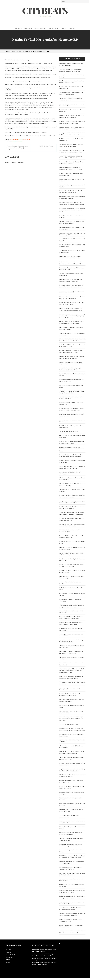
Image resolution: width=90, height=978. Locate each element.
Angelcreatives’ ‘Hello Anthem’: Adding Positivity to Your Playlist (71, 793)
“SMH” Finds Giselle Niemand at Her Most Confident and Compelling (71, 139)
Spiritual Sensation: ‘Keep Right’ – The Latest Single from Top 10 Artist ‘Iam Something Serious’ (72, 897)
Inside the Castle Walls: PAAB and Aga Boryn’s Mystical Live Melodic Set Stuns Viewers (70, 368)
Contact (72, 28)
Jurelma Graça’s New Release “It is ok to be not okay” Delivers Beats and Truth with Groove (72, 467)
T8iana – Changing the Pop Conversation (69, 431)
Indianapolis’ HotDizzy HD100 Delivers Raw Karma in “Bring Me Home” (72, 822)
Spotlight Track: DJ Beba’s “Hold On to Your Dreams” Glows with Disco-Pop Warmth (72, 222)
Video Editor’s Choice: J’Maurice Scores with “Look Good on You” (71, 110)
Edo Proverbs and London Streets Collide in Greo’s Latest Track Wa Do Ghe (71, 328)
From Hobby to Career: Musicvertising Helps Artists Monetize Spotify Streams (71, 577)
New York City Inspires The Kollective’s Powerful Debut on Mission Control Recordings (71, 623)
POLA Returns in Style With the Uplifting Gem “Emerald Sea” (70, 600)
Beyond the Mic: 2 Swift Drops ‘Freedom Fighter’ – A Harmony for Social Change (71, 903)
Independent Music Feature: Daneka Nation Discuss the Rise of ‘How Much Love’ (71, 162)
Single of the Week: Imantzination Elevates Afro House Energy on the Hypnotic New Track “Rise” (71, 263)
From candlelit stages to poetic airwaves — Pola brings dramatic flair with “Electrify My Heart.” (71, 455)
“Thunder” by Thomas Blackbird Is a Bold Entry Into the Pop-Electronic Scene (71, 519)
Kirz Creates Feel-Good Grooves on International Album (71, 386)
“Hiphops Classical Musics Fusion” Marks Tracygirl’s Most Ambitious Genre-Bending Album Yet (71, 322)
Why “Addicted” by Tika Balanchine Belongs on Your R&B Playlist (71, 658)
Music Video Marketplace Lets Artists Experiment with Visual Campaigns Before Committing (72, 234)
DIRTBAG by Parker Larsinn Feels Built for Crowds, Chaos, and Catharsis (71, 174)
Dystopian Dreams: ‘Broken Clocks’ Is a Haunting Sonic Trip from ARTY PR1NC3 (71, 640)
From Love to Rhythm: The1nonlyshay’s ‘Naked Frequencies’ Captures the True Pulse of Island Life (71, 363)
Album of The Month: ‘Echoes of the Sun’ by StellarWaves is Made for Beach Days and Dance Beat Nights (71, 448)
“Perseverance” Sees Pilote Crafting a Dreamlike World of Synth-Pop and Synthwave (71, 145)
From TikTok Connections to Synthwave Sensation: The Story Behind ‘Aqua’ (71, 862)
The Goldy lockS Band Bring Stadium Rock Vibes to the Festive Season (71, 274)
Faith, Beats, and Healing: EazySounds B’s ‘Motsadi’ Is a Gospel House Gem (72, 571)
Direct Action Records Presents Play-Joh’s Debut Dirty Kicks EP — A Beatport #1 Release (71, 677)
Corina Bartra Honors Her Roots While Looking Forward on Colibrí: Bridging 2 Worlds (70, 157)
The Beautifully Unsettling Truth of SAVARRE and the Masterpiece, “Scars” (72, 251)
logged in (13, 162)
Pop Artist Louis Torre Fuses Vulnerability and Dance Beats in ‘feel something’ (71, 787)
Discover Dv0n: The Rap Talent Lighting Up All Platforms (70, 798)
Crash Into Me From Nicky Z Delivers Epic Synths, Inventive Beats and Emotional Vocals (71, 351)
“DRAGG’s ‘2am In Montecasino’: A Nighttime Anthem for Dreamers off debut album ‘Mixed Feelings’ (72, 856)
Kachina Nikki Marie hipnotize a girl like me (20, 139)
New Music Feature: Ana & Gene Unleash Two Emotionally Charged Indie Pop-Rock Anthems (70, 168)
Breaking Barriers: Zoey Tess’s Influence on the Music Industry (72, 827)
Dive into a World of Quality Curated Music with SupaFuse (70, 850)
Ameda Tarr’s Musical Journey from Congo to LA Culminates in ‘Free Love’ (70, 926)
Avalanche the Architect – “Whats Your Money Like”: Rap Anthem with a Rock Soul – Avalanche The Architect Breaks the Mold (71, 670)
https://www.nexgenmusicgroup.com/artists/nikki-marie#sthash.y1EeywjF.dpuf (31, 77)
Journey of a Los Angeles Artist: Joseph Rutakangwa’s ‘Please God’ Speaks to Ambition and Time (72, 932)
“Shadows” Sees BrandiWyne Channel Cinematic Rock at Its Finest (72, 186)
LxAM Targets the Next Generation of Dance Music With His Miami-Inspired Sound (71, 81)
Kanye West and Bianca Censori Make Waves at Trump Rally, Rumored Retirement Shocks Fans (72, 769)
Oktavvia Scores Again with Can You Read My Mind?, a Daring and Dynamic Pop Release (71, 392)
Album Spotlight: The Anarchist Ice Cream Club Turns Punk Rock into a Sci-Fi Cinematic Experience (72, 133)
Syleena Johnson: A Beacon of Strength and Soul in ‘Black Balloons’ (71, 879)
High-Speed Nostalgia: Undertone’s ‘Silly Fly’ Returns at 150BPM (72, 741)
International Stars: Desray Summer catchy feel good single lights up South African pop (72, 297)
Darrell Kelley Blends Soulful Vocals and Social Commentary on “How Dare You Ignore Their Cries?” (71, 203)
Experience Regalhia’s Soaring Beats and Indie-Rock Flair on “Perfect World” (71, 380)
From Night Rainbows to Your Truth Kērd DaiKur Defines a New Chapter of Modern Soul (70, 280)
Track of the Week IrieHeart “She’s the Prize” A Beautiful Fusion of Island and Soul (70, 191)
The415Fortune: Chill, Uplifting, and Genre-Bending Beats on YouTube (71, 426)
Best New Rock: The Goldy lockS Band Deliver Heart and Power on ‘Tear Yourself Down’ (71, 116)
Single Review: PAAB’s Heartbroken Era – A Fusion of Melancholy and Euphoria (71, 700)
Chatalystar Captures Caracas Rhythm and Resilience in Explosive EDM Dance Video (72, 197)
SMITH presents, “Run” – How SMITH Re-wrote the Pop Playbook (71, 885)
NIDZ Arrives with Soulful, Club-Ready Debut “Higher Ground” (72, 542)
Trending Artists (54, 28)
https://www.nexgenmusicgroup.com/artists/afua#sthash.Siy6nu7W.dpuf (29, 132)
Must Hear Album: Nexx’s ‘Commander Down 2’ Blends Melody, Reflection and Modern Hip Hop (72, 122)
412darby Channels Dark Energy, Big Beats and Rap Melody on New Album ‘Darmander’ (71, 606)
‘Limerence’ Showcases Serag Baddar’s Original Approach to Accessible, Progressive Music (70, 70)
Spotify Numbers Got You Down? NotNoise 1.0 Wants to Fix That (72, 490)
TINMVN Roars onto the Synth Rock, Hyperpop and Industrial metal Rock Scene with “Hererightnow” (71, 513)
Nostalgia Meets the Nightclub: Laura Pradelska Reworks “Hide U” (70, 629)
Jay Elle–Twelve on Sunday (46, 146)
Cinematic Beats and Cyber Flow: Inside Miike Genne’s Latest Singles (72, 436)
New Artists (28, 28)
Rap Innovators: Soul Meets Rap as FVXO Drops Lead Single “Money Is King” (71, 268)
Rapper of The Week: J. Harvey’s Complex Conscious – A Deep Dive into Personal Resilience (72, 752)
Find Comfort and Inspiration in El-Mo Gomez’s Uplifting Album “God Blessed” (70, 868)
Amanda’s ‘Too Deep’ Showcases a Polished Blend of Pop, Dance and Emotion (71, 105)
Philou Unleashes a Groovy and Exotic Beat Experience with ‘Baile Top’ (72, 461)
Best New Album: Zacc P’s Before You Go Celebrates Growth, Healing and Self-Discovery (71, 128)
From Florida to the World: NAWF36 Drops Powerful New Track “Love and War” (71, 403)
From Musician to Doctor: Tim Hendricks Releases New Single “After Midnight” (71, 64)
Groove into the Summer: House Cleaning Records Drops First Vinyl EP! (71, 781)
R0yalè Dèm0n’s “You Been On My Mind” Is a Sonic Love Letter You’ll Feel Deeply (72, 484)
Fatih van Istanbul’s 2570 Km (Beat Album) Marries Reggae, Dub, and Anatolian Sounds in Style (71, 409)
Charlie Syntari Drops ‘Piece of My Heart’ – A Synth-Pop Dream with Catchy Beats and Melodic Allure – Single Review (71, 718)
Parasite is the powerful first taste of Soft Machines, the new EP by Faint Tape (71, 397)
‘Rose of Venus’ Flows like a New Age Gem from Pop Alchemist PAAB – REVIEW (71, 758)
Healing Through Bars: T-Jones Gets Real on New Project (71, 588)
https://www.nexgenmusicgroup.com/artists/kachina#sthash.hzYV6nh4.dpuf (30, 98)
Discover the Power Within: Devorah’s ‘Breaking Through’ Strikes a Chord (70, 920)
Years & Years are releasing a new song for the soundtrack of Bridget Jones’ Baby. (18, 147)
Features (64, 28)
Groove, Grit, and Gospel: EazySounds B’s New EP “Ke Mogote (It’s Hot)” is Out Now (72, 496)
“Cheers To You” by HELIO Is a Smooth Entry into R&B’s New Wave (71, 611)
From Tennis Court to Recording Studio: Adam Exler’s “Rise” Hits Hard (72, 559)
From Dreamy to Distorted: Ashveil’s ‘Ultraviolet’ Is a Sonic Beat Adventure (72, 548)
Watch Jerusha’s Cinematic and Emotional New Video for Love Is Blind (72, 334)
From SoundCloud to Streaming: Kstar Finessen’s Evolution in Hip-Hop (71, 810)
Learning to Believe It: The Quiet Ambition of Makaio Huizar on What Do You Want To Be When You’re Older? (72, 209)
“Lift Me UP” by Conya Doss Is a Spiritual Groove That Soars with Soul (72, 664)
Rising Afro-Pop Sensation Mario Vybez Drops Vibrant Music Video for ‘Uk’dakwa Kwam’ (72, 874)
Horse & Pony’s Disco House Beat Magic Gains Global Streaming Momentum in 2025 (72, 442)
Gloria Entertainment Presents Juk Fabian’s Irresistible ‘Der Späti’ (70, 530)
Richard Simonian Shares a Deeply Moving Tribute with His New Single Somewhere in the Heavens (71, 309)
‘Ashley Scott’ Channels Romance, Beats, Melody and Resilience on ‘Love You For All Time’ (72, 502)
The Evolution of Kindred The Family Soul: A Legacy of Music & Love (72, 683)
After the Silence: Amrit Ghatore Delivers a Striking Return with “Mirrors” (71, 646)
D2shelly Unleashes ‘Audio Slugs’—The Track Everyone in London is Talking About (72, 775)
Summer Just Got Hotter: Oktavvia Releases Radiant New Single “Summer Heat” (72, 536)
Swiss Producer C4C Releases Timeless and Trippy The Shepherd (72, 594)
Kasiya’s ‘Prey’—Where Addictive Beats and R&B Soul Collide (71, 706)
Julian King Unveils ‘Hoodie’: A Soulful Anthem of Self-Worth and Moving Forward (71, 908)
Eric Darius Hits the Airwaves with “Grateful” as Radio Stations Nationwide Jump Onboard (72, 764)
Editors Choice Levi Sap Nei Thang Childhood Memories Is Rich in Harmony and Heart (70, 257)
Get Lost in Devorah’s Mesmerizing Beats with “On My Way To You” (72, 804)
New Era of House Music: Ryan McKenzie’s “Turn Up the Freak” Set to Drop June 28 (71, 554)
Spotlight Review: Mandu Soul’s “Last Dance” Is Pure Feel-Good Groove (71, 228)
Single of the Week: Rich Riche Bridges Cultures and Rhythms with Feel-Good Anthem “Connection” (71, 151)
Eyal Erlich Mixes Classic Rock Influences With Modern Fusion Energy (72, 421)
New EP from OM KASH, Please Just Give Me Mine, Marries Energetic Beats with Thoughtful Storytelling (72, 729)
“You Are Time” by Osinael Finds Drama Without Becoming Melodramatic (70, 99)
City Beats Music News (17, 141)
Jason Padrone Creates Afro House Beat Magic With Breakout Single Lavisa (71, 415)
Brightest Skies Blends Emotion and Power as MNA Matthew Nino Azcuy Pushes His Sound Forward (71, 286)
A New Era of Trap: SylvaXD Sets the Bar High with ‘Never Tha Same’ (71, 689)
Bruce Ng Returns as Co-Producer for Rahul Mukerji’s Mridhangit (72, 76)
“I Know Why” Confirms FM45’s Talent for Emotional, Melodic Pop (72, 239)
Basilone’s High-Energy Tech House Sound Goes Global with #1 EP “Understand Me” (70, 694)
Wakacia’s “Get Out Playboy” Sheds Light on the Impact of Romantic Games (70, 833)
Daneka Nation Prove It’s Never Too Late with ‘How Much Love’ (71, 180)
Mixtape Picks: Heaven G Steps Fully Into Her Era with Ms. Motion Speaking (72, 245)
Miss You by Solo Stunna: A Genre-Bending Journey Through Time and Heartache (71, 565)
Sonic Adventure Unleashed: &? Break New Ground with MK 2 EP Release (71, 839)
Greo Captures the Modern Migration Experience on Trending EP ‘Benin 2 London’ (71, 291)
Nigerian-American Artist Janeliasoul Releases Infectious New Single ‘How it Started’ (70, 845)
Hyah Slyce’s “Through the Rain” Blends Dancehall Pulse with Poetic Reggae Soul (71, 507)
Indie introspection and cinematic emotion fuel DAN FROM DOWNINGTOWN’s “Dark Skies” (72, 357)
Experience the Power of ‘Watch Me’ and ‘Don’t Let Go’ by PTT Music (71, 735)
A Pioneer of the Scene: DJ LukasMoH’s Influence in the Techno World (71, 746)
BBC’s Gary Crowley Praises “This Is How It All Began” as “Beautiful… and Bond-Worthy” (72, 525)
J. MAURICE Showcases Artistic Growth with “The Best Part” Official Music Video (71, 93)
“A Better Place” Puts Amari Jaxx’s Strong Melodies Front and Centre (71, 87)
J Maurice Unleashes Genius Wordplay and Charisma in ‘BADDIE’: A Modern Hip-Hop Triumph (72, 914)
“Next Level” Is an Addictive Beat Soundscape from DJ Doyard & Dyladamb (72, 478)
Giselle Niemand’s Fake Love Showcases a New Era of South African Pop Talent (71, 345)
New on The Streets (40, 28)
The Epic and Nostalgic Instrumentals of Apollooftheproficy (69, 816)
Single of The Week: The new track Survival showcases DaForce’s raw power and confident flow (72, 340)
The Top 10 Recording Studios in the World (69, 724)
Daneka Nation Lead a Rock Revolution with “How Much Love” (71, 216)
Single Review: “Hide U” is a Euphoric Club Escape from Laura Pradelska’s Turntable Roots (71, 617)
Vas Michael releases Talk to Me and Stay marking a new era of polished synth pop (71, 303)
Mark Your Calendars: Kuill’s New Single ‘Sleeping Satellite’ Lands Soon (71, 712)
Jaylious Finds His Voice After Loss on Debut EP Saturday (70, 583)
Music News (18, 28)
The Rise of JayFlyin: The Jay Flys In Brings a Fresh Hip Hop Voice (72, 374)
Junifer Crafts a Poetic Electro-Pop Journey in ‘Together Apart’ (70, 473)
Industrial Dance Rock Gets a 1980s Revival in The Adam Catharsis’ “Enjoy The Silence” (71, 652)
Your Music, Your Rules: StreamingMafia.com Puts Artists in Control (71, 635)
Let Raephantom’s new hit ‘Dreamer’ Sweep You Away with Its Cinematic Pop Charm (72, 891)
